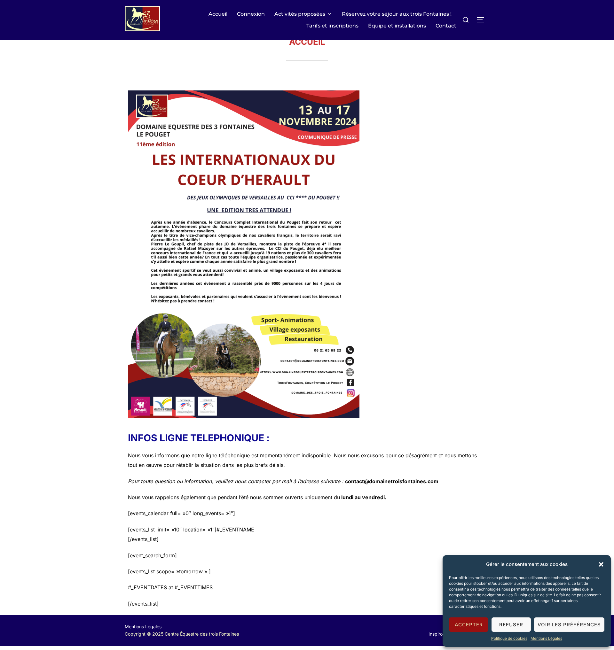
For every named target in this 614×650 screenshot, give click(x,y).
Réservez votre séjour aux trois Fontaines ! (397, 14)
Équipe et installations (397, 26)
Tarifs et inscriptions (332, 26)
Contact (446, 26)
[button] (601, 564)
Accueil (218, 14)
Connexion (251, 14)
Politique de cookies (509, 638)
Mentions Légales (546, 638)
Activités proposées (299, 14)
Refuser (511, 625)
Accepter (469, 625)
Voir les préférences (569, 625)
